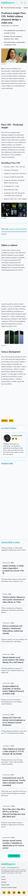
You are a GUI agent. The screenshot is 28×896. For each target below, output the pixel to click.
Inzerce (3, 879)
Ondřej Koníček (5, 25)
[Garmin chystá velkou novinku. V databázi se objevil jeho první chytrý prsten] (14, 829)
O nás (3, 877)
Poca (19, 69)
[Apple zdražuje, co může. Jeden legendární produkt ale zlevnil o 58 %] (14, 554)
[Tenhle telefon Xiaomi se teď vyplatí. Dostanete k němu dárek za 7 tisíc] (14, 585)
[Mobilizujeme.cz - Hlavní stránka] (7, 3)
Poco (11, 421)
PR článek (4, 594)
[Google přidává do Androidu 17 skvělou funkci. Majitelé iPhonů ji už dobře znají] (14, 674)
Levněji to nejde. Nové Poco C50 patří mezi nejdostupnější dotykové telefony (14, 231)
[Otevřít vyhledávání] (22, 3)
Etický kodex (5, 885)
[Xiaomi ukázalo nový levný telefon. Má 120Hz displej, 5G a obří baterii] (14, 645)
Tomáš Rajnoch (6, 623)
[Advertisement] (14, 105)
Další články (14, 856)
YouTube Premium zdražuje (12, 8)
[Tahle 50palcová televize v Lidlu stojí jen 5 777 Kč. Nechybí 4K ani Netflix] (14, 737)
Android (4, 421)
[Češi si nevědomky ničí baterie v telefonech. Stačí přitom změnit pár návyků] (14, 614)
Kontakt (3, 882)
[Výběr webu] (16, 3)
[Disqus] (14, 487)
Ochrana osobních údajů (8, 887)
